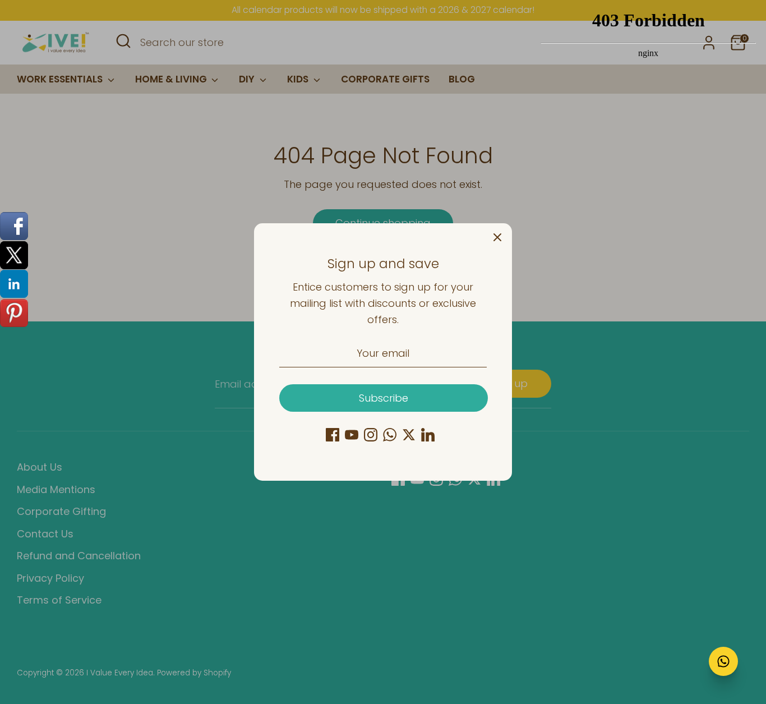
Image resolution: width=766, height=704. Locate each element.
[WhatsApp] (389, 434)
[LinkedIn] (428, 434)
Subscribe (383, 398)
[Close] (497, 238)
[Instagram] (370, 434)
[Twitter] (409, 434)
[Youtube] (351, 434)
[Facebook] (332, 434)
